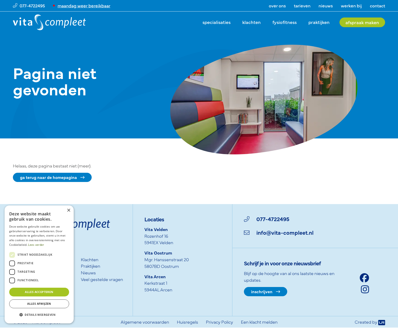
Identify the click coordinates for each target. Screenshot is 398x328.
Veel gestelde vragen (102, 279)
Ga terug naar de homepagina (48, 177)
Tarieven (302, 5)
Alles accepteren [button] (39, 292)
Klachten (251, 22)
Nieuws (326, 5)
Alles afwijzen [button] (39, 304)
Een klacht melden (259, 322)
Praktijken (319, 22)
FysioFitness (284, 22)
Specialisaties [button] (216, 22)
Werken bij (351, 5)
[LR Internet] (381, 322)
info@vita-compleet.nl (284, 232)
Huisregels (187, 322)
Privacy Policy (219, 322)
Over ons (277, 5)
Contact (377, 5)
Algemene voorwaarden (145, 322)
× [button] (68, 210)
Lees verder (36, 245)
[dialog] (39, 264)
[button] (39, 315)
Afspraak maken (362, 22)
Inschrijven (261, 291)
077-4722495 (272, 219)
